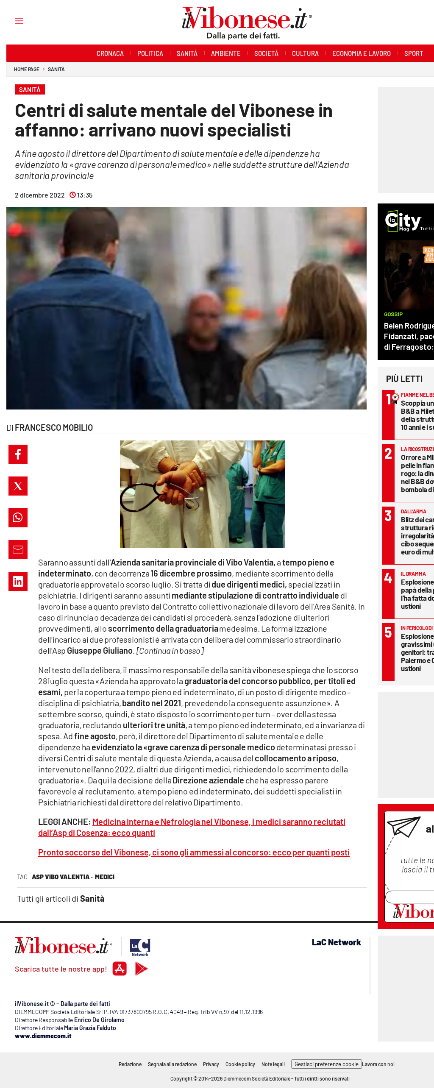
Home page (26, 69)
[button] (18, 454)
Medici (104, 876)
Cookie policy (240, 1064)
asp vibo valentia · (62, 876)
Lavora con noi (378, 1064)
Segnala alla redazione (172, 1064)
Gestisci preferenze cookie (327, 1064)
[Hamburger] (11, 20)
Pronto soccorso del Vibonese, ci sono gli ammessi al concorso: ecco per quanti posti (194, 852)
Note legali (273, 1064)
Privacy (211, 1064)
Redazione (130, 1064)
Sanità (56, 69)
